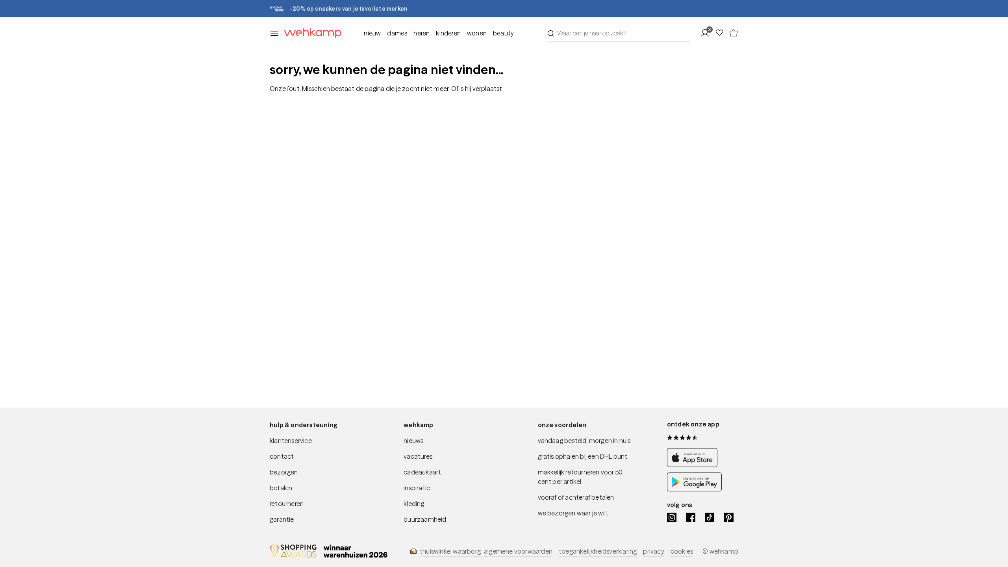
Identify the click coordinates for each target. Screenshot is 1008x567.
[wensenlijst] (722, 33)
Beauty (503, 33)
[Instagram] (671, 517)
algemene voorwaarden (518, 551)
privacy (653, 551)
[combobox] (618, 33)
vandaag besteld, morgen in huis (584, 441)
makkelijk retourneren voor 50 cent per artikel (580, 476)
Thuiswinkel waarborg (450, 551)
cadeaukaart (422, 472)
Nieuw (372, 33)
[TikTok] (709, 517)
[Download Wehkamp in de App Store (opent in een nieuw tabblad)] (694, 465)
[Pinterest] (729, 517)
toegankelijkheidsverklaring (598, 551)
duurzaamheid (425, 519)
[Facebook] (690, 517)
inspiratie (417, 488)
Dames (397, 33)
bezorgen (284, 472)
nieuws (413, 441)
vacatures (418, 456)
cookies (682, 551)
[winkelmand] (733, 33)
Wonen (477, 33)
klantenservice (291, 441)
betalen (281, 488)
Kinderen (448, 33)
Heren (421, 33)
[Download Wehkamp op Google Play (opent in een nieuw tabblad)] (694, 489)
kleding (414, 504)
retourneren (287, 504)
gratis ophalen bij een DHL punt (583, 456)
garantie (282, 519)
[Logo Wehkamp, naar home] (310, 33)
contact (282, 456)
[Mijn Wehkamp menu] (707, 33)
